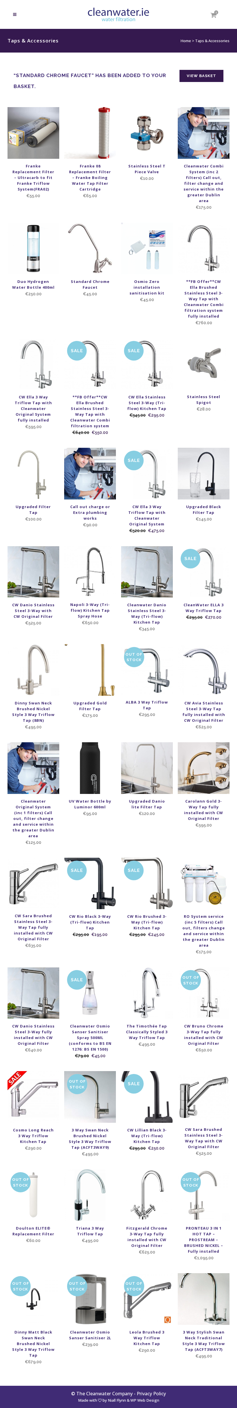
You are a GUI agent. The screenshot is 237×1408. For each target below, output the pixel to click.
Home (186, 40)
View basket (201, 76)
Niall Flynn (117, 1400)
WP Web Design (144, 1400)
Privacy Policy (151, 1393)
